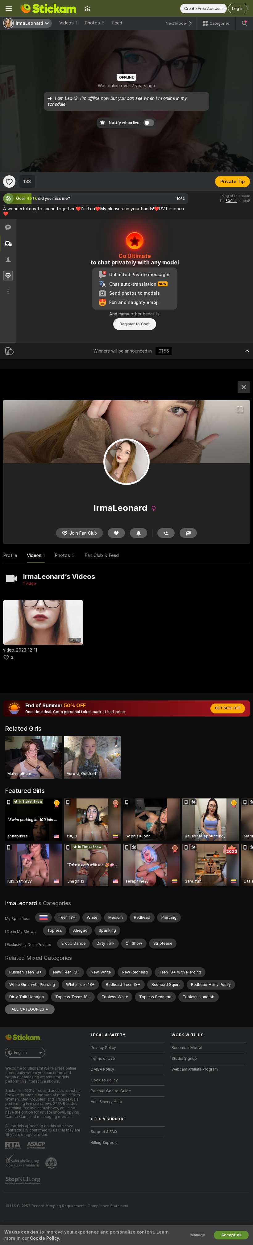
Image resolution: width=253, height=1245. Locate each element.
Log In (237, 8)
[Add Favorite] (9, 181)
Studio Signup (184, 1058)
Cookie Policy (44, 1238)
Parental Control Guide (111, 1091)
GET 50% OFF (228, 708)
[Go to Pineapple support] (51, 1163)
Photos (95, 23)
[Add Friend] (166, 533)
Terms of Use (103, 1058)
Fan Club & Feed (102, 555)
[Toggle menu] (8, 8)
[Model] (244, 387)
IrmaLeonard (21, 903)
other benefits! (145, 313)
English (20, 1052)
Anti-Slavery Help (106, 1102)
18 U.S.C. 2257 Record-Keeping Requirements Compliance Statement (66, 1206)
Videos (68, 23)
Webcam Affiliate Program (195, 1069)
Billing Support (104, 1142)
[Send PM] (188, 533)
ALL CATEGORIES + (29, 1009)
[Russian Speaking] (43, 917)
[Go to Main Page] (48, 8)
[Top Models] (87, 8)
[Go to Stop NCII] (23, 1180)
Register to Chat (135, 324)
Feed (117, 23)
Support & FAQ (104, 1132)
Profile (10, 555)
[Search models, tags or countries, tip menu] (244, 23)
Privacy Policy (103, 1048)
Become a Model (187, 1048)
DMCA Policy (102, 1069)
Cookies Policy (104, 1080)
